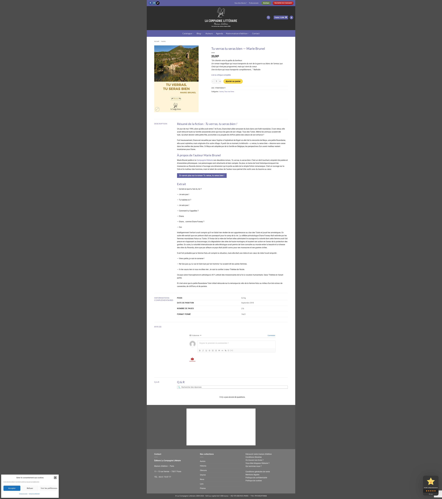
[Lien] (225, 350)
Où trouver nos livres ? (254, 460)
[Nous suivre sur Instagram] (154, 3)
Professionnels (254, 3)
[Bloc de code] (222, 350)
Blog (199, 33)
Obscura (203, 470)
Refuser (30, 488)
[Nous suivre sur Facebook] (150, 3)
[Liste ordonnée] (212, 350)
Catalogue (187, 33)
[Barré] (209, 350)
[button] (55, 478)
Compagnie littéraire (205, 160)
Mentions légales (252, 475)
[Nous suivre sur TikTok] (158, 3)
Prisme (203, 488)
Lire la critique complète (221, 75)
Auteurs (209, 33)
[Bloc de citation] (219, 350)
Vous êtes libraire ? (240, 3)
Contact (256, 33)
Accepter (12, 488)
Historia (203, 466)
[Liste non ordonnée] (216, 350)
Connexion (271, 335)
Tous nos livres (229, 91)
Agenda (219, 33)
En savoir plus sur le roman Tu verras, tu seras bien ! (201, 175)
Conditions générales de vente (258, 472)
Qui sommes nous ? (254, 466)
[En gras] (199, 350)
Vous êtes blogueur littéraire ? (257, 463)
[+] (232, 350)
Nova (202, 479)
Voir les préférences (48, 488)
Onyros (203, 475)
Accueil (156, 41)
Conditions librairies (254, 457)
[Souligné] (206, 350)
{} (228, 350)
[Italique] (203, 350)
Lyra (201, 484)
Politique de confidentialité (34, 493)
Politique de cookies (23, 493)
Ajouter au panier (233, 81)
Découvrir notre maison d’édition (259, 454)
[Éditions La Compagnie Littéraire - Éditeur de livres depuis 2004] (221, 18)
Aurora (163, 41)
